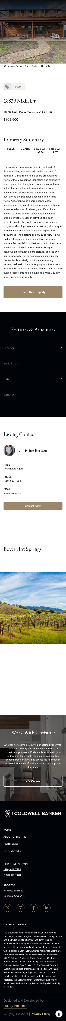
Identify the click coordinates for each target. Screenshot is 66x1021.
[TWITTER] (7, 908)
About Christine (15, 836)
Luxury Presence (15, 1006)
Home (7, 829)
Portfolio (11, 843)
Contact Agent (33, 505)
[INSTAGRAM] (20, 908)
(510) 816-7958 (12, 480)
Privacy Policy (41, 1014)
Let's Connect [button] (33, 781)
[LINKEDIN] (47, 908)
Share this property (33, 292)
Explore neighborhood (33, 563)
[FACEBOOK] (33, 908)
